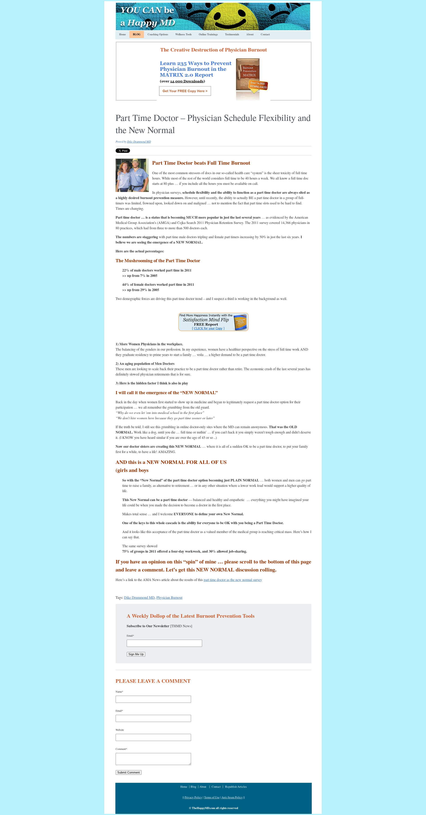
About (202, 787)
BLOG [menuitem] (136, 34)
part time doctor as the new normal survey (233, 579)
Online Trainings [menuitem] (208, 34)
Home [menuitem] (122, 34)
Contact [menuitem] (265, 34)
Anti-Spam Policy (232, 797)
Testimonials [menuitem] (232, 34)
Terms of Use (211, 797)
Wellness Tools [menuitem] (183, 34)
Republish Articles (236, 787)
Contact (216, 787)
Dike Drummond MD (139, 141)
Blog (194, 787)
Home (184, 787)
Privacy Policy (193, 797)
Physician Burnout (169, 597)
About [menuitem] (250, 34)
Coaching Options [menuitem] (158, 34)
